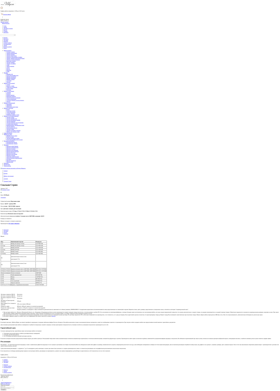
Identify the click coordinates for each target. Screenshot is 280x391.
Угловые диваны (10, 51)
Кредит (5, 29)
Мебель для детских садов (12, 131)
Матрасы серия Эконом (12, 146)
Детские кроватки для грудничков (14, 122)
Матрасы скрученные (11, 154)
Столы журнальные (11, 99)
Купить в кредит (8, 46)
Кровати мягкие (10, 95)
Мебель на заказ (8, 134)
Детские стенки (10, 117)
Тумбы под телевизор (11, 87)
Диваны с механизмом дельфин (14, 57)
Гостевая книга (7, 44)
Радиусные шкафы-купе (12, 75)
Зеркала (8, 101)
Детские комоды (10, 126)
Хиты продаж (7, 166)
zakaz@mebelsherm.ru (6, 382)
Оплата (5, 232)
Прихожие (9, 104)
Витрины (8, 90)
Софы (7, 65)
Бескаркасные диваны (11, 143)
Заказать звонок (4, 22)
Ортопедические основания (13, 97)
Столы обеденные (10, 112)
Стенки (8, 84)
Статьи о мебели (8, 42)
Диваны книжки (10, 54)
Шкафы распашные (11, 76)
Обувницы (9, 105)
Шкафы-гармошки (11, 78)
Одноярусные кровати (12, 124)
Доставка (6, 40)
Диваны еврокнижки (11, 53)
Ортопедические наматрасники (14, 158)
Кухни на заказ (10, 137)
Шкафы (6, 72)
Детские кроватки (10, 121)
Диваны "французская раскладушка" (15, 58)
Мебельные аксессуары (12, 107)
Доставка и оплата (8, 28)
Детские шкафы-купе (11, 118)
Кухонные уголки (10, 110)
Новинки (6, 41)
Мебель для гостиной (9, 83)
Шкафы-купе (9, 74)
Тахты (8, 67)
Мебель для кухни (8, 108)
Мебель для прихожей (9, 103)
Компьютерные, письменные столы (15, 125)
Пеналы (8, 82)
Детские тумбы (10, 129)
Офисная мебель (8, 133)
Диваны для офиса (11, 63)
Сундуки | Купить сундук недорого (15, 100)
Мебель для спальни (9, 91)
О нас (5, 26)
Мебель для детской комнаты (11, 116)
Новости (6, 369)
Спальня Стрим (7, 181)
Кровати (8, 93)
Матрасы (6, 145)
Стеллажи (8, 80)
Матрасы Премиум (11, 160)
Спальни (8, 92)
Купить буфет (9, 88)
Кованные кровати (11, 96)
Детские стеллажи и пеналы (13, 130)
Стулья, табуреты (10, 113)
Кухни (8, 109)
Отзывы (6, 31)
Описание (6, 229)
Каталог (6, 37)
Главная (5, 170)
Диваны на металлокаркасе (13, 59)
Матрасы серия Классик (12, 147)
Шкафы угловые (10, 79)
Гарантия (6, 233)
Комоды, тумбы (10, 86)
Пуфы (7, 71)
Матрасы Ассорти (10, 148)
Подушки (8, 159)
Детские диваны (10, 62)
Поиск (5, 48)
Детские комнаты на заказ (12, 138)
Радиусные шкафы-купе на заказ (14, 139)
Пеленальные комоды (11, 128)
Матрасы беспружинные (12, 151)
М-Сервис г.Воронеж (14, 223)
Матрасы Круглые (10, 152)
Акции (5, 27)
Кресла (8, 69)
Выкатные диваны (11, 61)
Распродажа (7, 164)
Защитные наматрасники (12, 156)
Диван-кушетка (10, 66)
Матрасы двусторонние (12, 150)
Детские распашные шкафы (13, 120)
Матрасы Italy (9, 162)
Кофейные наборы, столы (12, 114)
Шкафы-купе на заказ (11, 135)
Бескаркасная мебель (9, 141)
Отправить (3, 389)
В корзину (3, 197)
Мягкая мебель (7, 50)
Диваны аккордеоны (11, 55)
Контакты (6, 32)
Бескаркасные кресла (11, 142)
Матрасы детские (10, 155)
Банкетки (8, 70)
